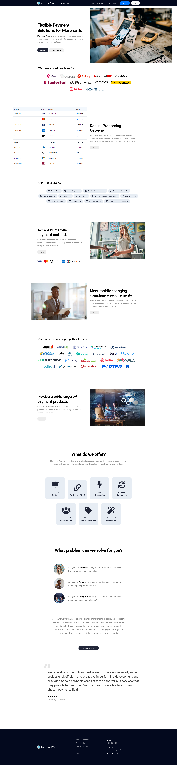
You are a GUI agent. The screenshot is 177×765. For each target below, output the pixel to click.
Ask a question (56, 50)
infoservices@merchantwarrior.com (119, 749)
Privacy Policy (81, 743)
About (93, 3)
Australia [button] (66, 3)
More (94, 147)
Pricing (107, 3)
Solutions (100, 3)
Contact (114, 3)
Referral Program (82, 746)
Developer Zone (81, 749)
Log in (135, 3)
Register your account (88, 648)
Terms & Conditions (82, 739)
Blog (77, 753)
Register (124, 3)
